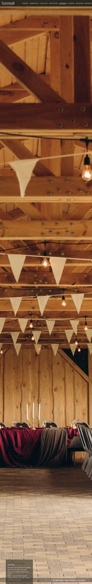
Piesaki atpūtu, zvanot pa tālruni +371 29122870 (69, 580)
